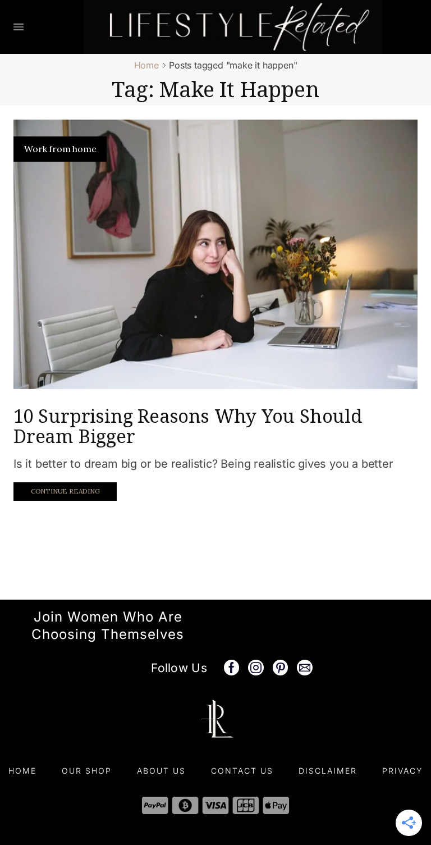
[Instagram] (256, 667)
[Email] (305, 667)
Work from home (60, 148)
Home (146, 65)
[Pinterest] (280, 667)
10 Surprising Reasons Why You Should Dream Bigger (188, 426)
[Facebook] (231, 667)
